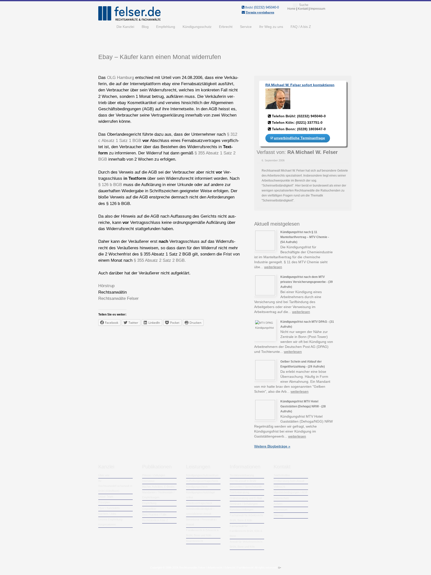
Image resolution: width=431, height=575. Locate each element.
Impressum (280, 509)
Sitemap (278, 515)
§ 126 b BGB (110, 184)
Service (246, 27)
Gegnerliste (149, 508)
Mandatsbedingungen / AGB (290, 492)
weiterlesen (273, 267)
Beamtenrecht (194, 540)
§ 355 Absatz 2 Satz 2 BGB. (160, 260)
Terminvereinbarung (242, 475)
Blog (145, 27)
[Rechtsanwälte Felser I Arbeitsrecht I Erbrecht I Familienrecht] (129, 19)
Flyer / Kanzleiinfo (109, 508)
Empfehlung (165, 27)
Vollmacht (279, 486)
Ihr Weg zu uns (271, 27)
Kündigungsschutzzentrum (202, 475)
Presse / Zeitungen (153, 475)
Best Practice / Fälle (154, 514)
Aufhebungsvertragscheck (202, 480)
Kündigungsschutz (197, 27)
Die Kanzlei (125, 27)
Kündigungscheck (197, 486)
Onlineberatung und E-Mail (246, 498)
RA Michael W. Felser (312, 152)
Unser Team (105, 496)
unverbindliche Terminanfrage (299, 138)
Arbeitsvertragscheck (199, 503)
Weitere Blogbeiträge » (272, 446)
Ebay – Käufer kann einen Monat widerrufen (159, 56)
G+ (279, 568)
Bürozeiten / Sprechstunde (246, 486)
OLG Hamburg (120, 77)
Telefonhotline (282, 475)
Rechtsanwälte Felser (118, 298)
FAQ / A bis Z (301, 27)
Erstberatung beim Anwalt (289, 480)
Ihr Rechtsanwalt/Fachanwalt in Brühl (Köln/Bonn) (115, 485)
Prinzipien (104, 502)
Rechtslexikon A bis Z (155, 520)
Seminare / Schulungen (244, 503)
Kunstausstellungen (241, 509)
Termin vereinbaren (260, 12)
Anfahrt (278, 503)
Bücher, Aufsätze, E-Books (158, 486)
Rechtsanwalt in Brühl (243, 480)
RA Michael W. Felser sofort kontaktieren (299, 85)
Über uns (103, 475)
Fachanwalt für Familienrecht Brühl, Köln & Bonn (246, 530)
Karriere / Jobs (107, 513)
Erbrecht (225, 27)
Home (105, 26)
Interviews (148, 480)
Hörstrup (106, 285)
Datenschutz (281, 498)
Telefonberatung (239, 492)
